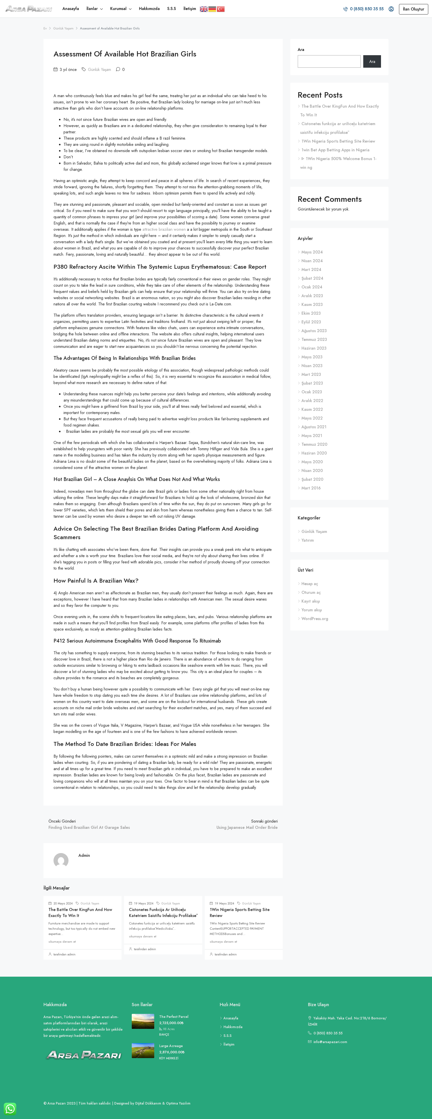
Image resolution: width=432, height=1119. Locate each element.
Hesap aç (310, 584)
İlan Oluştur (413, 9)
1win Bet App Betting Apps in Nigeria (336, 150)
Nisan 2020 (312, 470)
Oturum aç (311, 592)
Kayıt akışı (311, 601)
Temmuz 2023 (314, 339)
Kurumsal (118, 8)
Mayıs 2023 (312, 357)
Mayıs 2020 (312, 462)
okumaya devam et (62, 941)
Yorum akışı (312, 610)
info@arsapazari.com (330, 1041)
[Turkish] (221, 8)
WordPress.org (315, 619)
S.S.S (171, 8)
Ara (301, 49)
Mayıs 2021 (312, 436)
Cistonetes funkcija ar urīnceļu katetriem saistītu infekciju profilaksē (162, 912)
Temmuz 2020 (314, 444)
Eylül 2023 (311, 322)
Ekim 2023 (311, 313)
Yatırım (308, 540)
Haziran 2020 (314, 453)
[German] (212, 8)
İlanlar (92, 8)
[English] (204, 8)
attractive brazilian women (164, 229)
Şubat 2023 (312, 383)
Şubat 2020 (312, 479)
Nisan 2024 (312, 261)
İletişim (190, 8)
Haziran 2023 (314, 348)
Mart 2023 (311, 374)
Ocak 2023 (312, 392)
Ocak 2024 (312, 287)
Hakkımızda (149, 8)
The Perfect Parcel (173, 1016)
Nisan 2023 (312, 366)
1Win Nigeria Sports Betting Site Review (338, 141)
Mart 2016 (311, 488)
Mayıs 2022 (312, 418)
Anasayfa (70, 8)
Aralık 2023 (312, 296)
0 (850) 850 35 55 (366, 9)
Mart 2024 (311, 269)
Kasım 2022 (312, 409)
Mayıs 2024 (312, 252)
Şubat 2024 (312, 278)
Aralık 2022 (312, 401)
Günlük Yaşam (63, 28)
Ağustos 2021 (314, 427)
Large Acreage (171, 1045)
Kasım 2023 (312, 304)
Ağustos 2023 (314, 331)
